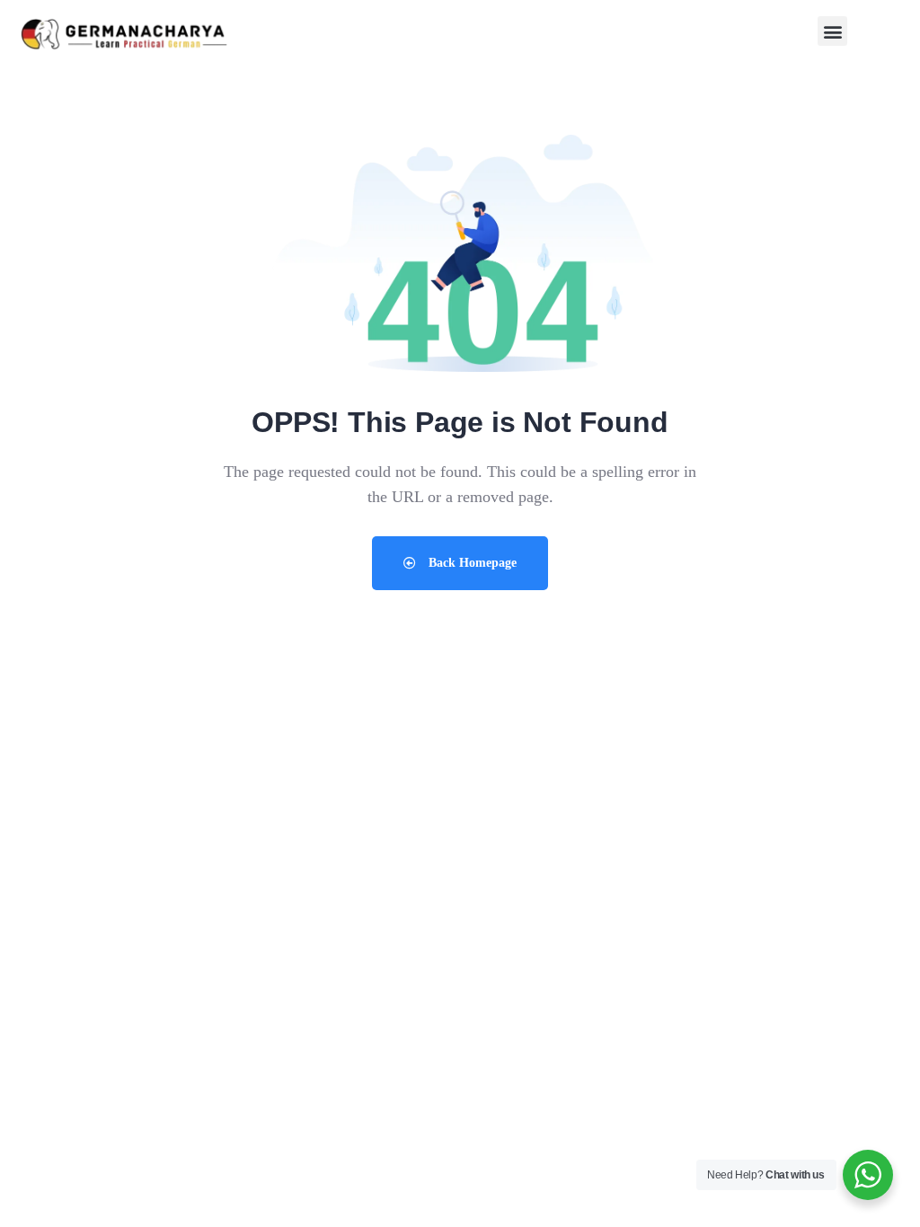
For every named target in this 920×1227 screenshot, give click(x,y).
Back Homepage (471, 562)
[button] (832, 31)
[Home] (123, 35)
